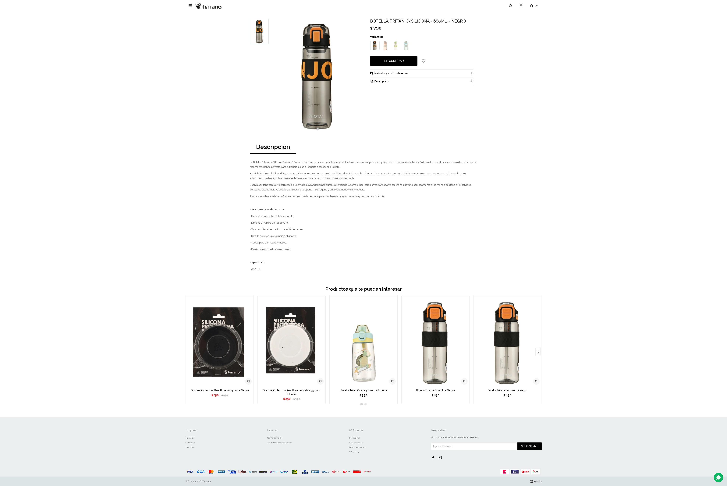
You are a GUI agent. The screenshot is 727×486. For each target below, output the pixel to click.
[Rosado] (385, 45)
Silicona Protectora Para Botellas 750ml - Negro (220, 390)
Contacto (190, 442)
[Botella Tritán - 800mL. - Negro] (435, 341)
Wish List (354, 452)
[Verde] (395, 45)
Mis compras (356, 442)
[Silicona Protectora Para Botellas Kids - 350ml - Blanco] (291, 341)
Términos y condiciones (279, 442)
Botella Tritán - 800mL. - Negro (435, 390)
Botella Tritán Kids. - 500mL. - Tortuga (363, 390)
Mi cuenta (354, 438)
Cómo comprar (274, 438)
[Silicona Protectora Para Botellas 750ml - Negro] (220, 341)
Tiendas (190, 447)
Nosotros (190, 438)
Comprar (396, 61)
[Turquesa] (406, 45)
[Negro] (375, 45)
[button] (317, 129)
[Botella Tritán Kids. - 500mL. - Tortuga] (363, 341)
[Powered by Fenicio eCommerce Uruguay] (535, 481)
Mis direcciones (357, 447)
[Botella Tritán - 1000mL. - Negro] (507, 341)
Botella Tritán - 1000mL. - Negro (507, 390)
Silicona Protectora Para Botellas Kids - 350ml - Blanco (292, 392)
